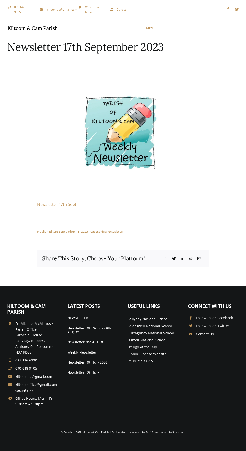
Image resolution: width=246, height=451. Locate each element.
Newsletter (116, 231)
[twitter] (237, 9)
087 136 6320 (26, 360)
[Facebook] (165, 258)
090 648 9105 (26, 368)
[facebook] (228, 9)
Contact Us (205, 334)
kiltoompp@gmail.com (61, 9)
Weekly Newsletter (82, 352)
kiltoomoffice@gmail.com (36, 384)
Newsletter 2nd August (86, 342)
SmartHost (178, 432)
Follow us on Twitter (212, 325)
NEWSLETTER (78, 318)
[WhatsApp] (191, 258)
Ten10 (149, 432)
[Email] (199, 258)
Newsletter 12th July (83, 372)
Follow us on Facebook (214, 318)
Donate (122, 9)
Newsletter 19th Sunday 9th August (89, 330)
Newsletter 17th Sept (56, 204)
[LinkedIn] (182, 258)
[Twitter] (174, 258)
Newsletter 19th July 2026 (87, 362)
